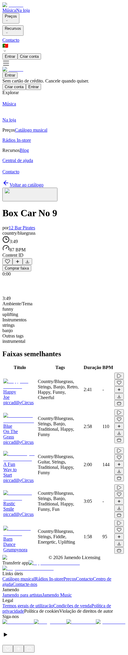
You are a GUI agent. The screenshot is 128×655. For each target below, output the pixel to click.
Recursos (13, 28)
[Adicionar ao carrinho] (119, 403)
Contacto (10, 40)
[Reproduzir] (119, 376)
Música (9, 10)
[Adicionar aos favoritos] (7, 261)
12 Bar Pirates (22, 227)
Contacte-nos (25, 584)
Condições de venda (72, 605)
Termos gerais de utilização (27, 605)
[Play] (29, 194)
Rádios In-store (49, 578)
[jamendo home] (12, 4)
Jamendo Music (57, 595)
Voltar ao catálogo (26, 184)
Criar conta (29, 56)
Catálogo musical (18, 578)
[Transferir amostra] (27, 261)
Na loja (23, 10)
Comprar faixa (17, 268)
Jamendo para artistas (22, 595)
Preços (11, 16)
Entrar (10, 56)
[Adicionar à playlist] (18, 261)
